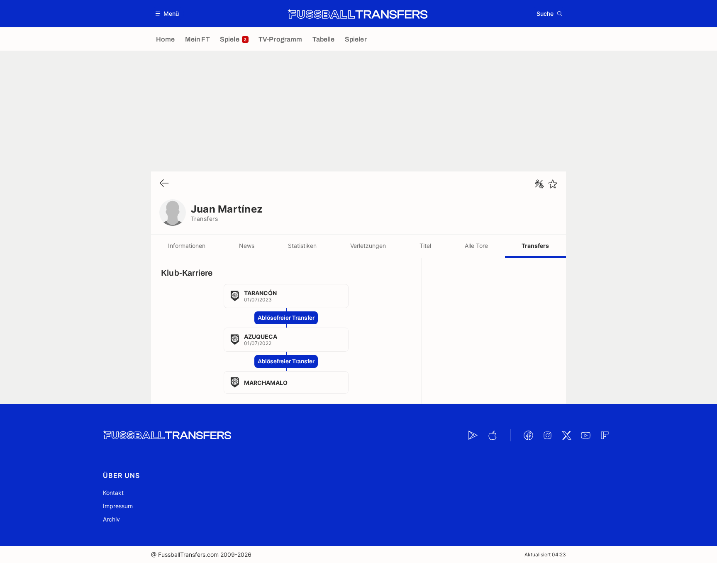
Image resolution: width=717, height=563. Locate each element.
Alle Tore (476, 245)
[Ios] (492, 435)
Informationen (186, 245)
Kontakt (113, 492)
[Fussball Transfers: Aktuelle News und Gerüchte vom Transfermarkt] (358, 14)
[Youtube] (585, 435)
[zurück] (164, 183)
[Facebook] (528, 435)
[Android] (473, 435)
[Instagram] (547, 435)
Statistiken (302, 245)
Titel (425, 245)
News (246, 245)
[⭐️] (553, 184)
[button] (167, 13)
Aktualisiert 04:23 (545, 554)
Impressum (118, 505)
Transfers (535, 245)
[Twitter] (566, 435)
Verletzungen (368, 245)
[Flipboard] (604, 435)
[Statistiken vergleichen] (539, 184)
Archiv (111, 519)
